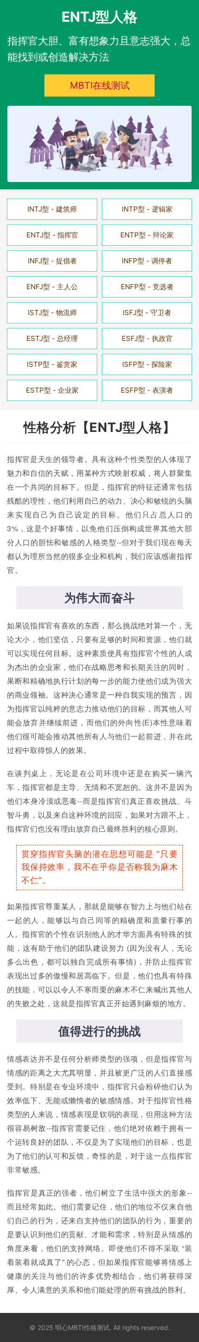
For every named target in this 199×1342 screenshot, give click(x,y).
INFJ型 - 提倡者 (52, 260)
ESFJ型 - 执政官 (147, 338)
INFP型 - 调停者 (147, 260)
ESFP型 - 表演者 (147, 390)
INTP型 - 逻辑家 (147, 209)
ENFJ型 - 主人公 (52, 286)
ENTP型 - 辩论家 (147, 235)
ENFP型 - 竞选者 (147, 286)
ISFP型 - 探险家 (147, 364)
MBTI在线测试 (100, 85)
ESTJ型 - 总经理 (52, 338)
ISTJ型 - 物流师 (52, 312)
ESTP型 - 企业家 (52, 390)
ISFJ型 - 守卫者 (147, 312)
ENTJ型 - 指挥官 (52, 235)
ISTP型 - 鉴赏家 (52, 364)
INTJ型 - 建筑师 (52, 209)
